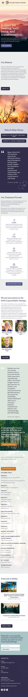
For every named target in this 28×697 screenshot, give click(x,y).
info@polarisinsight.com (8, 662)
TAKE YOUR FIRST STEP (14, 283)
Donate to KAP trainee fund (8, 686)
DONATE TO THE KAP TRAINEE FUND (14, 141)
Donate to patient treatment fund (10, 683)
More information (8, 468)
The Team (5, 357)
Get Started (6, 45)
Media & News (6, 626)
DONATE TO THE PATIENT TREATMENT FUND (14, 136)
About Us (5, 88)
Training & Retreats (9, 444)
